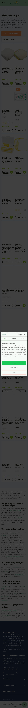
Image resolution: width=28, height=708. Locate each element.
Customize (13, 367)
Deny (14, 372)
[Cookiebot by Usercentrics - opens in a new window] (20, 334)
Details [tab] (14, 338)
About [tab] (23, 338)
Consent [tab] (5, 338)
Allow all (14, 363)
